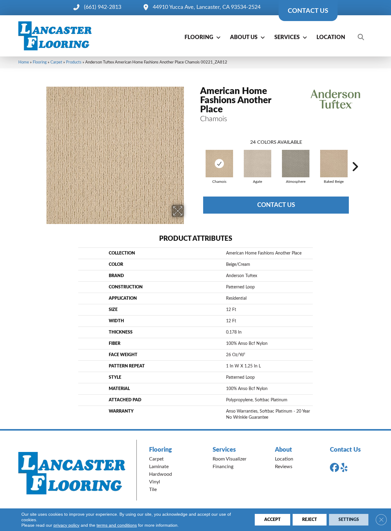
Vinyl (154, 481)
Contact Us (276, 205)
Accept (272, 520)
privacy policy (66, 525)
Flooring (199, 37)
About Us (244, 37)
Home (23, 62)
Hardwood (160, 474)
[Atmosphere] (295, 163)
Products (74, 62)
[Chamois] (219, 163)
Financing (223, 466)
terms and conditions (117, 525)
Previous (197, 157)
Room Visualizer (230, 459)
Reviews (283, 466)
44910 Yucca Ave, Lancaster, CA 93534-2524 (207, 7)
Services (287, 37)
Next (355, 157)
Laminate (159, 466)
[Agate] (257, 163)
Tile (153, 489)
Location (330, 37)
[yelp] (346, 468)
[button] (218, 38)
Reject (309, 520)
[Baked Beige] (334, 163)
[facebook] (336, 468)
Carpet (56, 62)
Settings (348, 520)
